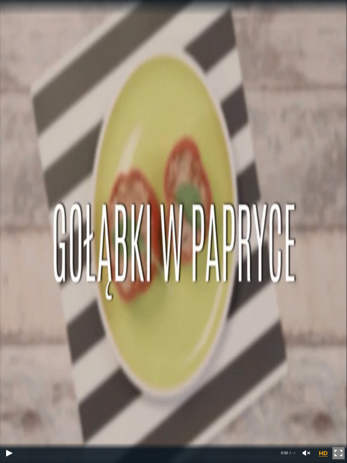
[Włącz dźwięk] (306, 453)
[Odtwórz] (9, 453)
